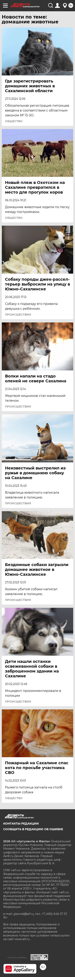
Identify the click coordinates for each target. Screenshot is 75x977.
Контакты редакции (21, 823)
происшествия (18, 314)
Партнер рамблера (16, 957)
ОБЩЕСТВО (14, 121)
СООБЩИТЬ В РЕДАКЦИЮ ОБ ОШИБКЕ (33, 829)
